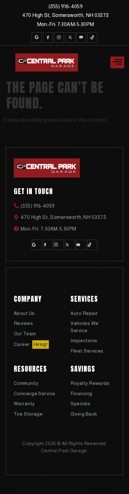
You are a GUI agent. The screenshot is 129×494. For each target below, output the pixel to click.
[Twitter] (70, 37)
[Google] (37, 37)
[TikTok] (92, 37)
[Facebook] (48, 37)
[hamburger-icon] (117, 62)
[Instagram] (59, 37)
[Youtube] (81, 37)
